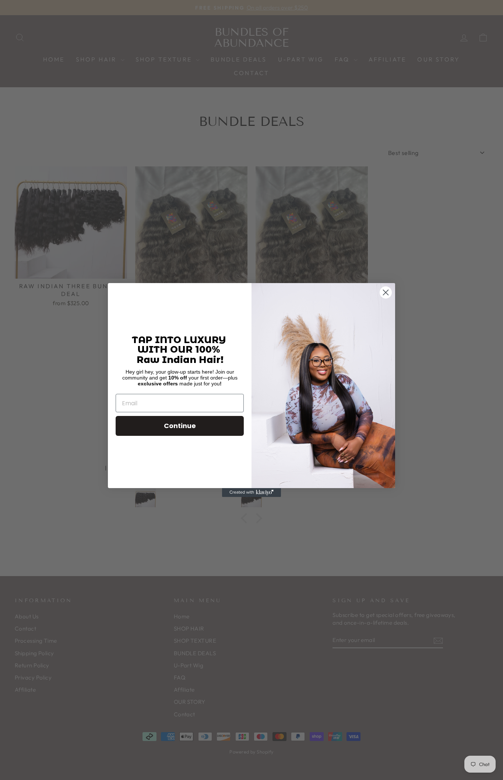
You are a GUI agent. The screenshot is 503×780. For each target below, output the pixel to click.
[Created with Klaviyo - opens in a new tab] (251, 492)
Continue (180, 425)
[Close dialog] (385, 292)
